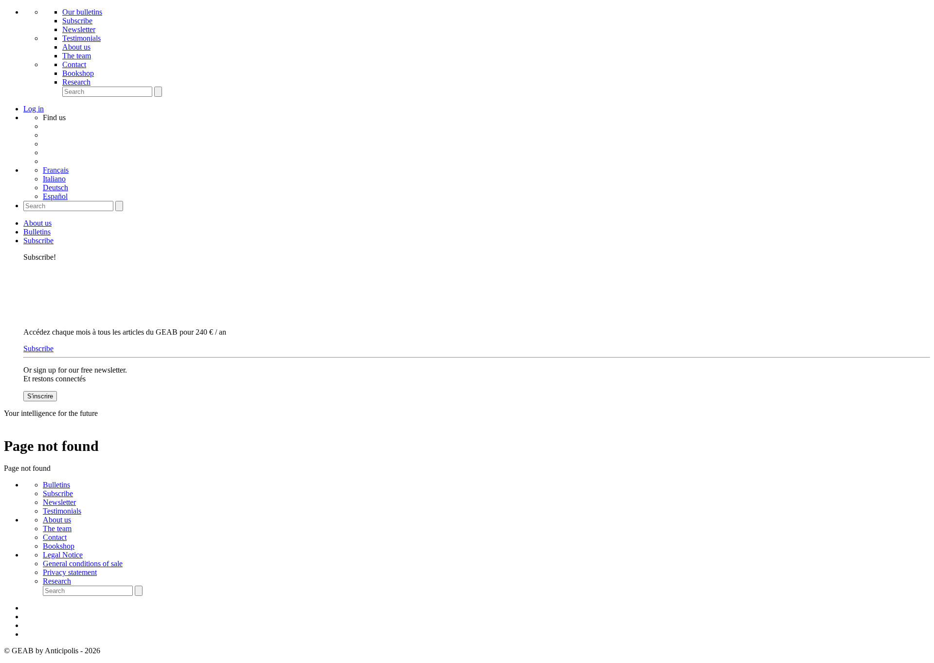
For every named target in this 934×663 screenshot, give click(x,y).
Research (76, 82)
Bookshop (78, 73)
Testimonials (81, 38)
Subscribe (77, 21)
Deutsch (55, 187)
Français (56, 170)
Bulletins (37, 232)
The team (76, 56)
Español (55, 196)
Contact (74, 64)
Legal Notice (63, 555)
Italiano (54, 179)
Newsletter (78, 29)
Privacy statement (70, 572)
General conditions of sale (83, 563)
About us (76, 47)
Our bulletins (82, 12)
